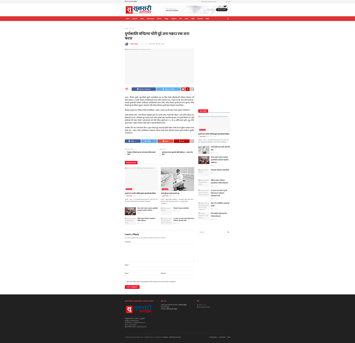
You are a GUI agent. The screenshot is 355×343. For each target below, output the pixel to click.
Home (126, 28)
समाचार (142, 19)
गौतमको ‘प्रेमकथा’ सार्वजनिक (181, 208)
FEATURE (131, 28)
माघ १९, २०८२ (141, 223)
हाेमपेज (128, 19)
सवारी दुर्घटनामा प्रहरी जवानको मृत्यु (170, 193)
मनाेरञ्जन (159, 19)
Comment (128, 242)
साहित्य (193, 19)
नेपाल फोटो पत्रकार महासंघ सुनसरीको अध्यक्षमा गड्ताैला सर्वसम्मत (147, 209)
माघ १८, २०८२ (177, 223)
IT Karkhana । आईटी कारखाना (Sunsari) (171, 337)
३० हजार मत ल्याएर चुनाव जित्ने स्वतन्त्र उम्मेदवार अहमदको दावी (183, 219)
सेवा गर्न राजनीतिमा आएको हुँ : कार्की (220, 204)
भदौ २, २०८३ (136, 195)
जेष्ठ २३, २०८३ (173, 195)
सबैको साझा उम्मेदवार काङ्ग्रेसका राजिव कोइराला (146, 219)
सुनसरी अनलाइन (134, 44)
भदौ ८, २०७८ (144, 44)
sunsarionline (222, 337)
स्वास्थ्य (186, 19)
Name (127, 265)
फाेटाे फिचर (200, 19)
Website (163, 273)
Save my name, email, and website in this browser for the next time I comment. (151, 281)
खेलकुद (166, 19)
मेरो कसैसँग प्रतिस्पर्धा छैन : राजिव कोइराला (219, 215)
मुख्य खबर (135, 19)
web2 (228, 337)
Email (127, 273)
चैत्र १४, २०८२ (141, 213)
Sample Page (213, 337)
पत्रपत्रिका (173, 19)
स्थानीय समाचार (150, 19)
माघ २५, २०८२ (177, 210)
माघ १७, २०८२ (214, 219)
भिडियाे (207, 19)
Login (228, 1)
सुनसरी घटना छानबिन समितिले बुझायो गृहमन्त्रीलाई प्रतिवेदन (140, 193)
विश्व (181, 19)
